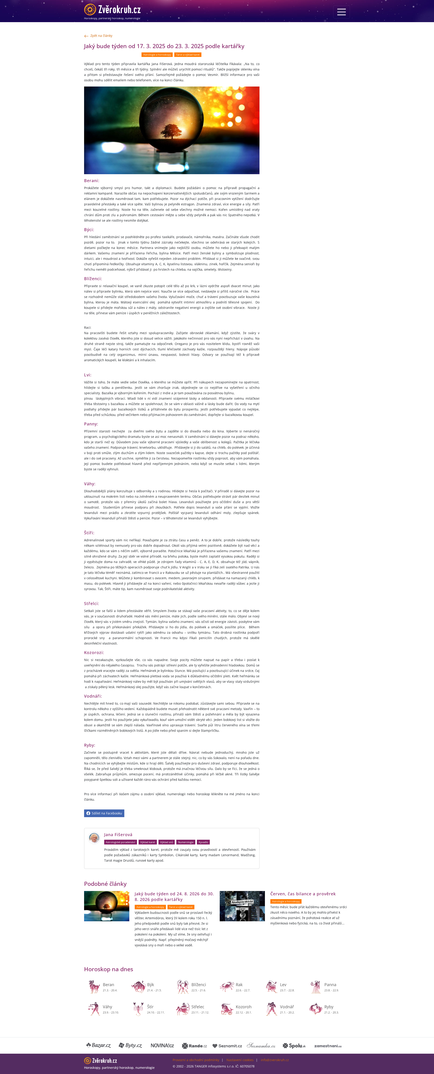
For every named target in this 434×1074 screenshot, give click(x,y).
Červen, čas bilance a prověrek (303, 893)
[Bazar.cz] (98, 1045)
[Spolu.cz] (294, 1045)
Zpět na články (101, 35)
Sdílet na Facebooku (106, 813)
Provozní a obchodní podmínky (196, 1060)
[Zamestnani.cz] (328, 1045)
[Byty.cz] (130, 1045)
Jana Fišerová (118, 834)
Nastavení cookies (240, 1060)
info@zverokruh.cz (275, 1060)
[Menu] (341, 12)
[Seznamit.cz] (227, 1045)
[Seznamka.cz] (261, 1045)
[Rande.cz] (194, 1045)
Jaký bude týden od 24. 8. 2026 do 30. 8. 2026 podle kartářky (174, 896)
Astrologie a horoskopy (157, 54)
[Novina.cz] (162, 1045)
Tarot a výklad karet (188, 54)
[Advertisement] (307, 73)
